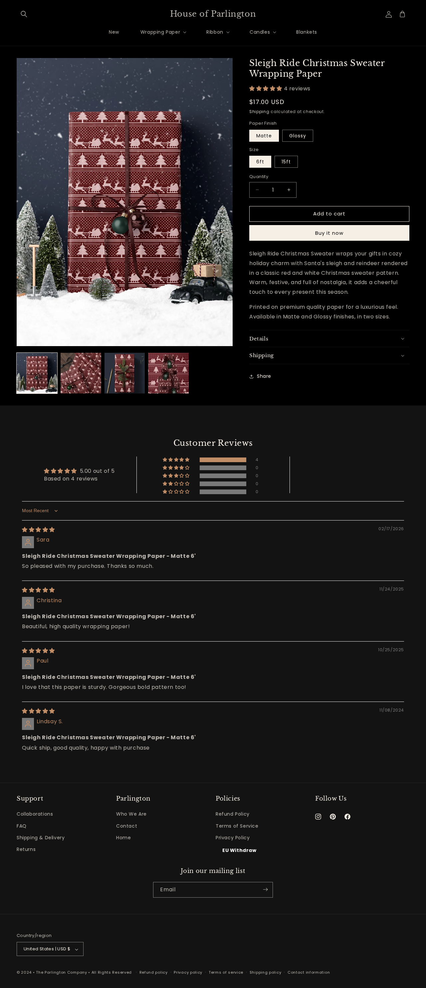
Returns (26, 849)
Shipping (259, 111)
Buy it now (329, 232)
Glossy (297, 135)
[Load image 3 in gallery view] (125, 373)
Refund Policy (233, 814)
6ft (260, 161)
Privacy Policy (233, 837)
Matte (264, 135)
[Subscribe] (265, 889)
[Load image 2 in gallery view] (81, 373)
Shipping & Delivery (41, 837)
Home (123, 837)
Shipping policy (266, 972)
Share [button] (264, 376)
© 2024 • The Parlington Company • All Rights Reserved (75, 972)
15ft (286, 161)
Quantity (258, 176)
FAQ (22, 825)
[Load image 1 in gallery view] (37, 373)
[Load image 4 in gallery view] (168, 373)
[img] (38, 530)
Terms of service (226, 972)
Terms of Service (237, 825)
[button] (24, 14)
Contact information (309, 972)
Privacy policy (188, 972)
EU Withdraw (239, 850)
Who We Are (131, 814)
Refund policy (153, 972)
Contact (126, 825)
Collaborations (35, 814)
